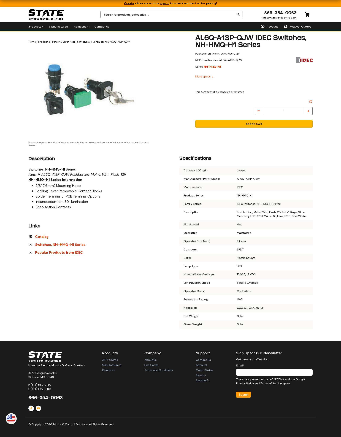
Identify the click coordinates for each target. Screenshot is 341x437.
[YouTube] (38, 408)
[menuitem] (36, 26)
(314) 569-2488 (41, 389)
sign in (164, 3)
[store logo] (46, 14)
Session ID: (203, 380)
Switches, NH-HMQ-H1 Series (60, 244)
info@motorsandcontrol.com (279, 17)
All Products (110, 360)
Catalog (42, 236)
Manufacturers (111, 365)
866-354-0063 (280, 12)
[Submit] (238, 14)
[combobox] (171, 14)
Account (201, 365)
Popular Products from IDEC (59, 252)
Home (32, 41)
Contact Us (203, 360)
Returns (201, 375)
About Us (150, 360)
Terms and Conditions (158, 370)
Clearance (108, 370)
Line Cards (151, 365)
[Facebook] (31, 408)
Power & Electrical (63, 41)
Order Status (204, 370)
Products (44, 41)
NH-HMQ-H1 (212, 67)
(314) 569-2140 (41, 385)
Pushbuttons (99, 41)
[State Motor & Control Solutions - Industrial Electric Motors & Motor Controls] (45, 356)
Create (129, 3)
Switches (83, 41)
